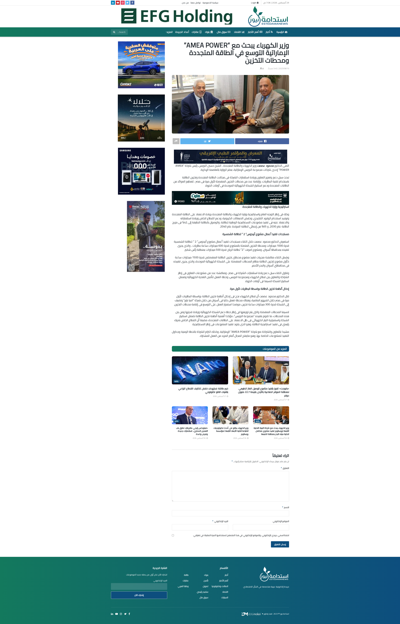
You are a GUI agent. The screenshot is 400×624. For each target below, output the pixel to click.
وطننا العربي (183, 586)
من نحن (185, 3)
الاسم (285, 507)
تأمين (205, 581)
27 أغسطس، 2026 (280, 399)
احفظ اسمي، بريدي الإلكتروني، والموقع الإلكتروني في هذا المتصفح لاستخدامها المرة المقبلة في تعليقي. (241, 535)
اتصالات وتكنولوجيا (220, 586)
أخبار (268, 32)
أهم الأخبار (253, 32)
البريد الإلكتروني (220, 521)
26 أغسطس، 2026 (280, 438)
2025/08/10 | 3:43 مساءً (278, 68)
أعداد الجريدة (182, 32)
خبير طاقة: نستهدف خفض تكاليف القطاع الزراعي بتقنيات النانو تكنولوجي (203, 390)
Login (254, 3)
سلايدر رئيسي (202, 592)
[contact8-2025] (141, 65)
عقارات (195, 32)
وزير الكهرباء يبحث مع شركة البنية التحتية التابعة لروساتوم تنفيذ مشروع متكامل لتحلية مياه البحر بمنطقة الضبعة (271, 431)
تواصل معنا (196, 3)
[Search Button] (114, 32)
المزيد (170, 32)
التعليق (285, 468)
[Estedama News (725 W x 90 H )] (230, 156)
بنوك (207, 32)
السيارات (224, 597)
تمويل (205, 586)
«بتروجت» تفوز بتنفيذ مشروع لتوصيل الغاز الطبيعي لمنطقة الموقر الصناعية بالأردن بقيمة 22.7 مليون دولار (263, 392)
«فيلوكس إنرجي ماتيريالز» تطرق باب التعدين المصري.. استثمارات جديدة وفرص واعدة (192, 431)
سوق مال (222, 32)
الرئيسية (280, 32)
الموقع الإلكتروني (281, 521)
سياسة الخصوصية (210, 3)
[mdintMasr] (141, 118)
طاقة (237, 381)
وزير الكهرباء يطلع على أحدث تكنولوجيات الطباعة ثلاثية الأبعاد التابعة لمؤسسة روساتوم (231, 431)
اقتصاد (237, 32)
